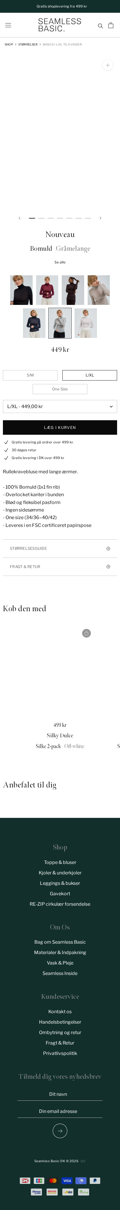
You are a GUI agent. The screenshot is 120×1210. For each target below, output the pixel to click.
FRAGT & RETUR (25, 566)
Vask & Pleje (60, 963)
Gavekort (60, 893)
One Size (60, 389)
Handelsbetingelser (60, 1022)
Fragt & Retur (60, 1043)
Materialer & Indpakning (60, 952)
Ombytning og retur (60, 1032)
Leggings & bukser (60, 883)
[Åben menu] (8, 25)
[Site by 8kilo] (83, 1161)
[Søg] (100, 25)
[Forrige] (19, 218)
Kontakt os (60, 1011)
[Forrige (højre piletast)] (60, 1131)
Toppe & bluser (60, 862)
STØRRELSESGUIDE (28, 548)
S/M (30, 375)
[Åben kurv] (111, 25)
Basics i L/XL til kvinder (62, 44)
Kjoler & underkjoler (60, 873)
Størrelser (28, 44)
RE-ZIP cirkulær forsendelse (60, 904)
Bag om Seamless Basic (60, 942)
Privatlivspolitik (60, 1053)
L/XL (90, 375)
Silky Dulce (60, 735)
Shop (9, 44)
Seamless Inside (60, 973)
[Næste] (100, 218)
